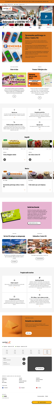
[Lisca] (6, 27)
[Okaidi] (24, 27)
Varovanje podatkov (40, 396)
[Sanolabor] (42, 27)
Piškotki (46, 396)
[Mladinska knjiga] (15, 27)
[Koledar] (4, 159)
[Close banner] (51, 1)
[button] (51, 143)
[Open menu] (51, 8)
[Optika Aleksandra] (33, 27)
